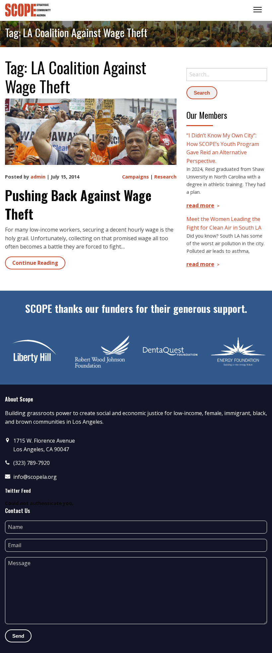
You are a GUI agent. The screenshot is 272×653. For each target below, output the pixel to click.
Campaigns (135, 177)
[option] (34, 351)
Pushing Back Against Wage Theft (78, 204)
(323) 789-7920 (31, 463)
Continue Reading (35, 262)
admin (38, 177)
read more (200, 205)
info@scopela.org (35, 476)
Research (165, 177)
